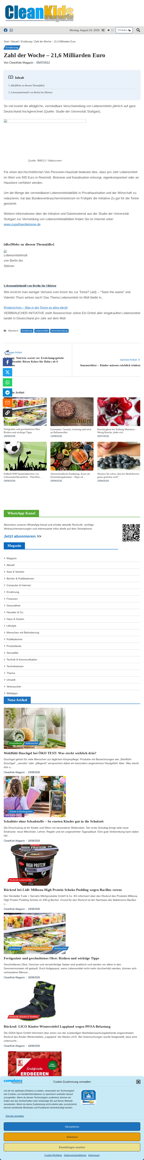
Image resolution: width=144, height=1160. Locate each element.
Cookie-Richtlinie (53, 1155)
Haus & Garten (15, 619)
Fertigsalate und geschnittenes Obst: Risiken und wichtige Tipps (22, 431)
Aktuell (15, 41)
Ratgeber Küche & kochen (37, 948)
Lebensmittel (41, 330)
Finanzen (12, 598)
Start (6, 41)
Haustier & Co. (15, 612)
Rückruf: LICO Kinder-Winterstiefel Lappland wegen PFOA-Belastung (57, 1026)
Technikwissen (15, 666)
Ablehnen (72, 1136)
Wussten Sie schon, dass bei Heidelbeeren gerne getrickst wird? (118, 475)
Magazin (12, 558)
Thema (11, 673)
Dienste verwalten (15, 1116)
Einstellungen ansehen (72, 1147)
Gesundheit (13, 605)
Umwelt (11, 679)
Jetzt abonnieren (20, 536)
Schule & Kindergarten (20, 811)
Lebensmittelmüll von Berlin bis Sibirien (30, 285)
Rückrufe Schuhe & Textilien (23, 1016)
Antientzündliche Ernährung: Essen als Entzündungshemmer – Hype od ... (70, 475)
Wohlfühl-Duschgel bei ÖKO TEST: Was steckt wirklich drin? (50, 753)
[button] (138, 1082)
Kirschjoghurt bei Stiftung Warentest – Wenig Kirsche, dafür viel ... (116, 431)
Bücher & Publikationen (20, 578)
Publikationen (14, 639)
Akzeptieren (72, 1126)
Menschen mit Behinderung (23, 632)
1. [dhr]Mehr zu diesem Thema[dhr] (26, 85)
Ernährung (26, 41)
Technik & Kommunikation (22, 659)
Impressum (94, 1155)
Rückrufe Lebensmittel (20, 880)
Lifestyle (11, 625)
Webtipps (12, 693)
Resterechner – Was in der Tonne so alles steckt (36, 307)
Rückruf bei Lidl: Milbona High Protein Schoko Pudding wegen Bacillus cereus (63, 890)
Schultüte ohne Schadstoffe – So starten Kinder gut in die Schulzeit (54, 821)
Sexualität (12, 652)
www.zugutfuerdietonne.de (22, 224)
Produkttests (14, 646)
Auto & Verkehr (15, 571)
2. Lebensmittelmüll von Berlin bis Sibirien (30, 92)
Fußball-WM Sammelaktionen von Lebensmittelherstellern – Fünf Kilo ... (23, 475)
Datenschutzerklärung (75, 1155)
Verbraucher (14, 686)
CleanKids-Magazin (21, 62)
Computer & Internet (19, 585)
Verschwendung (59, 330)
